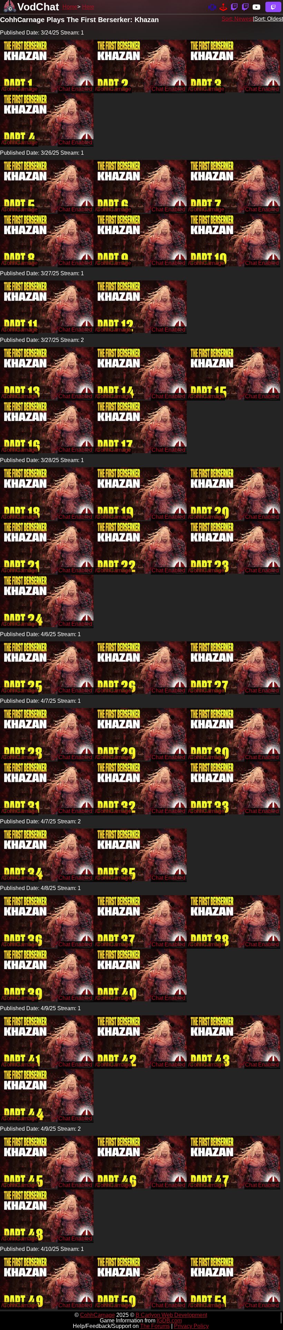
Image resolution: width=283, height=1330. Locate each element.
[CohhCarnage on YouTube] (256, 7)
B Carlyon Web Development (171, 1315)
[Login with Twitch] (273, 7)
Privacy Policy (191, 1326)
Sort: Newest (237, 19)
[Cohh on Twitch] (245, 7)
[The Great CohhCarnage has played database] (223, 7)
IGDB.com (169, 1320)
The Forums (155, 1326)
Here (88, 7)
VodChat (38, 6)
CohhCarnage (97, 1315)
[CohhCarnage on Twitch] (234, 7)
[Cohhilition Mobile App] (212, 7)
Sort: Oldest (268, 19)
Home (69, 7)
